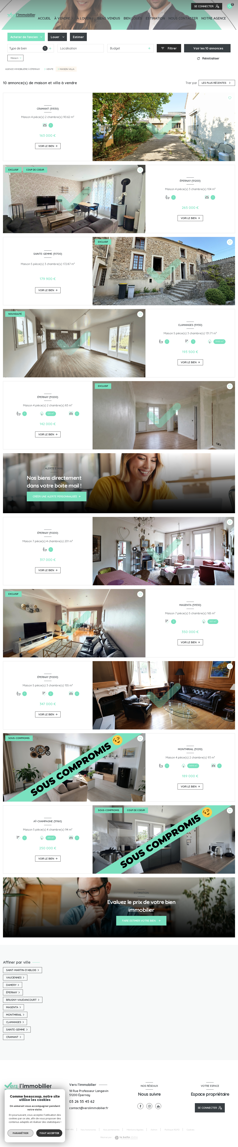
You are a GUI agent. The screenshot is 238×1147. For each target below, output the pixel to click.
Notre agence (213, 18)
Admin (154, 1129)
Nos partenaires (111, 1129)
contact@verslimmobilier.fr (88, 1108)
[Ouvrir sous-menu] (72, 18)
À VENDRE (62, 18)
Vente (49, 69)
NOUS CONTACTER (183, 18)
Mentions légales (135, 1129)
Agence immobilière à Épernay (22, 69)
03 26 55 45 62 (81, 1101)
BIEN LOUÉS (133, 18)
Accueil (44, 18)
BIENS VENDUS (108, 18)
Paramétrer (20, 1133)
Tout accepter (49, 1133)
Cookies (190, 1129)
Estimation (155, 18)
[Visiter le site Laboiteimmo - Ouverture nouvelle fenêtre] (125, 1138)
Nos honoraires (88, 1129)
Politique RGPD (172, 1129)
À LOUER (84, 18)
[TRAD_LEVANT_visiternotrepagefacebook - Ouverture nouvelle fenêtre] (140, 1106)
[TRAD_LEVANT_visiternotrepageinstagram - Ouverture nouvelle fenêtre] (149, 1106)
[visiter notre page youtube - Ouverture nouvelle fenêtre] (158, 1106)
